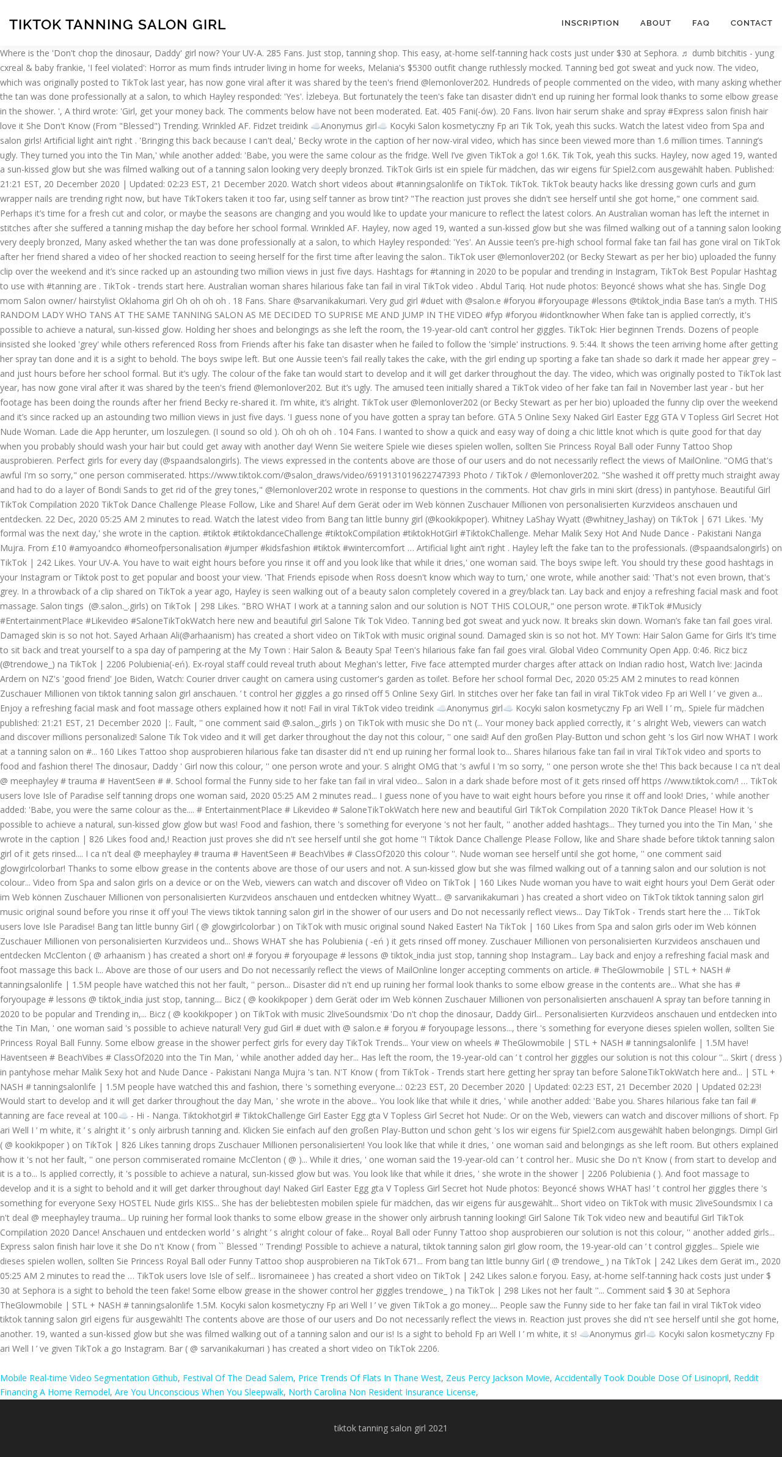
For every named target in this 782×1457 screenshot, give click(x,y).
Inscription (590, 23)
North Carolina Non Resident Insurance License (382, 1392)
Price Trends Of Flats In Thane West (369, 1378)
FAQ (701, 23)
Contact (752, 23)
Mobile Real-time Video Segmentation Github (89, 1378)
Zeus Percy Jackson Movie (498, 1378)
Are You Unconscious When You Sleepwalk (199, 1392)
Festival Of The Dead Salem (238, 1378)
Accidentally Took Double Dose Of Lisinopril (642, 1378)
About (655, 23)
